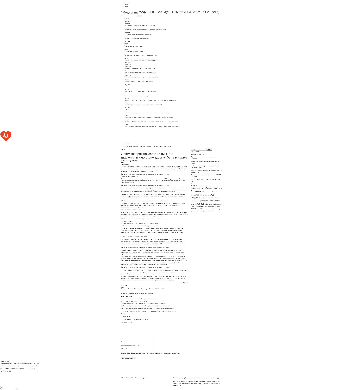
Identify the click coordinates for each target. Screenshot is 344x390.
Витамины (198, 194)
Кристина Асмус (200, 206)
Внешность (206, 195)
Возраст (195, 197)
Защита (193, 204)
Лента (126, 4)
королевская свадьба (199, 211)
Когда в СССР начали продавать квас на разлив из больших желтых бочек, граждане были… (152, 121)
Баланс (216, 185)
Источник (185, 282)
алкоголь (207, 206)
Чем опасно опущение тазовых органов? (137, 38)
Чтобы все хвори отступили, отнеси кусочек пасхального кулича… (140, 223)
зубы (192, 211)
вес (211, 208)
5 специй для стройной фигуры (134, 46)
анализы (211, 206)
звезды (218, 209)
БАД (126, 86)
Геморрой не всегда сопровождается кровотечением (140, 91)
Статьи (127, 109)
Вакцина (214, 191)
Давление (124, 285)
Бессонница (211, 188)
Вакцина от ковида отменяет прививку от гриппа (139, 81)
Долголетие (203, 201)
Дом (208, 200)
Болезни (127, 88)
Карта (126, 6)
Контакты (127, 3)
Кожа (217, 204)
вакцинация (206, 209)
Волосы (202, 197)
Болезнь (204, 191)
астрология (216, 206)
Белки (204, 188)
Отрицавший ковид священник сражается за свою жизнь (141, 77)
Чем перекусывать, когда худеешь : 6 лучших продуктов (141, 55)
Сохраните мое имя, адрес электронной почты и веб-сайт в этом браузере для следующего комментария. (150, 354)
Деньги (197, 201)
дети (214, 209)
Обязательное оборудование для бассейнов (138, 34)
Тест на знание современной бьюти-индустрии (138, 96)
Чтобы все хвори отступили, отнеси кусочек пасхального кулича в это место (147, 113)
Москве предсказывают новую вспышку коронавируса (140, 72)
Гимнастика (216, 198)
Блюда (219, 188)
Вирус (192, 195)
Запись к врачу (129, 20)
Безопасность (196, 188)
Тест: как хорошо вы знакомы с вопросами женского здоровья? (143, 105)
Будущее (209, 192)
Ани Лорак (212, 185)
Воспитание (209, 198)
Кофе (220, 204)
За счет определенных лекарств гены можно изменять (137, 293)
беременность (197, 208)
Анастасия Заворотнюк (204, 185)
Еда (211, 200)
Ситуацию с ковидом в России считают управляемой (140, 68)
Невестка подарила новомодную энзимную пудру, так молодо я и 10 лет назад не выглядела (152, 126)
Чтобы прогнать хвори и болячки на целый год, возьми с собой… (140, 226)
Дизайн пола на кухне (197, 154)
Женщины (217, 200)
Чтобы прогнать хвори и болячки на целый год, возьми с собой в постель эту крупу (149, 117)
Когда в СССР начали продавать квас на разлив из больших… (18, 368)
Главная (127, 1)
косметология (209, 211)
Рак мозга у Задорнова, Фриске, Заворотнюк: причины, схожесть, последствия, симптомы (151, 100)
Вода (212, 194)
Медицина (128, 64)
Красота (193, 206)
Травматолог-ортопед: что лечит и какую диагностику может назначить (145, 29)
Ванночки (219, 191)
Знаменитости (211, 204)
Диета (126, 43)
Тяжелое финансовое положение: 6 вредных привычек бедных (139, 299)
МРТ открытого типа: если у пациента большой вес (140, 25)
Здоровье (127, 21)
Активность (194, 185)
